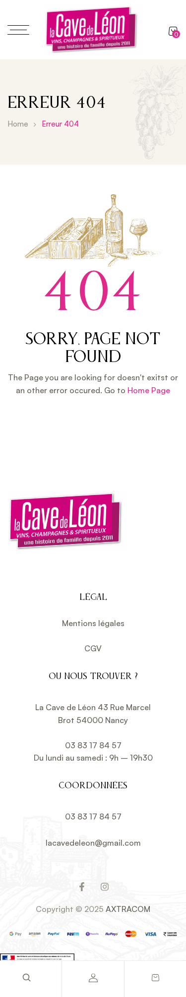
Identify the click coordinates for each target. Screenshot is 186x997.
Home (17, 124)
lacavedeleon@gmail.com (93, 843)
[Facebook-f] (82, 887)
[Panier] (155, 977)
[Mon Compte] (93, 977)
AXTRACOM (128, 909)
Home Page (148, 390)
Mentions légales (93, 623)
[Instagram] (105, 887)
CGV (93, 648)
